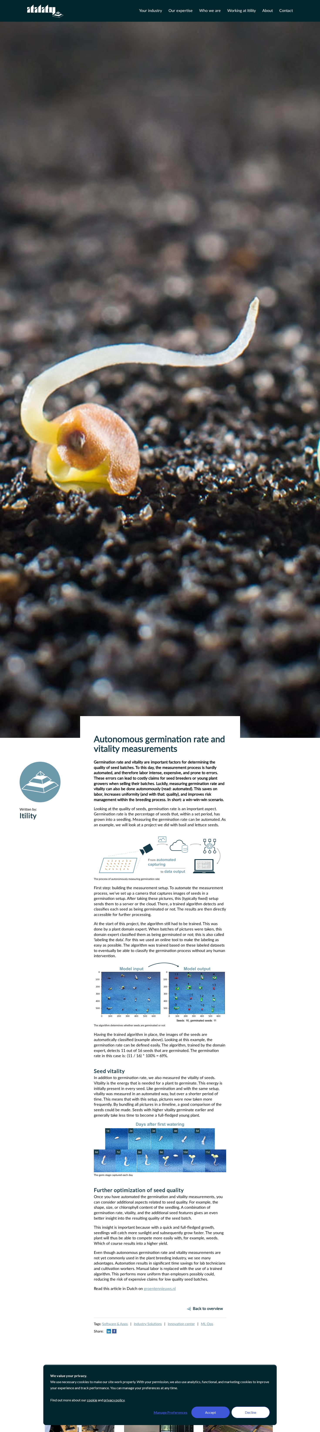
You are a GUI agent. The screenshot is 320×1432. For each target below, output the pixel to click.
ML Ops (207, 1324)
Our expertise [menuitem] (180, 11)
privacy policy (114, 1400)
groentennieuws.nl (160, 1289)
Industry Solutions (148, 1324)
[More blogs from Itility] (40, 799)
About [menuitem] (267, 11)
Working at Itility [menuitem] (241, 11)
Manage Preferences (170, 1412)
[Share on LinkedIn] (109, 1331)
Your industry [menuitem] (150, 11)
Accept (210, 1412)
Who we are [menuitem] (210, 11)
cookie (92, 1400)
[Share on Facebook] (114, 1331)
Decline (250, 1412)
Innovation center (181, 1324)
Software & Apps (115, 1324)
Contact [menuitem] (286, 11)
